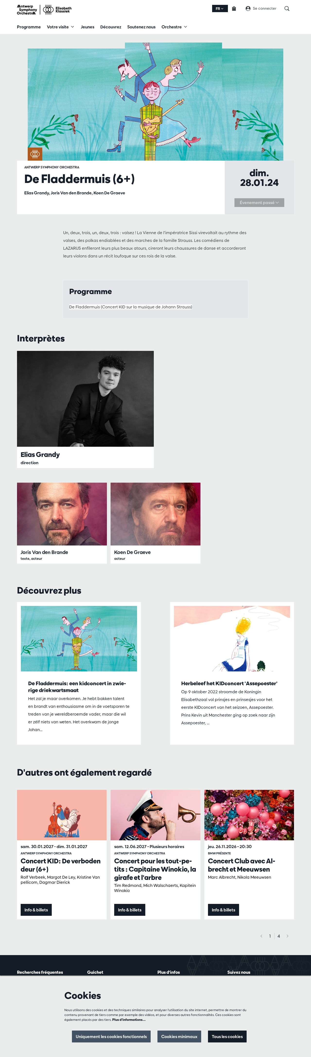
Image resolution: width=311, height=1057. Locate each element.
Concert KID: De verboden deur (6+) (61, 865)
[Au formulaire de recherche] (289, 8)
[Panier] (237, 8)
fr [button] (218, 9)
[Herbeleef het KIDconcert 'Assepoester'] (232, 638)
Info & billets (36, 909)
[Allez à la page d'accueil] (44, 10)
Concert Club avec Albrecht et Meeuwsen (241, 865)
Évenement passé (257, 202)
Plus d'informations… (129, 1020)
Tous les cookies (227, 1036)
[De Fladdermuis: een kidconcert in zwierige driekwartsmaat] (79, 638)
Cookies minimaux (179, 1036)
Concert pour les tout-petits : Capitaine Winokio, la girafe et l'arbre (155, 869)
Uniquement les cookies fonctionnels (111, 1036)
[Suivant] (287, 936)
